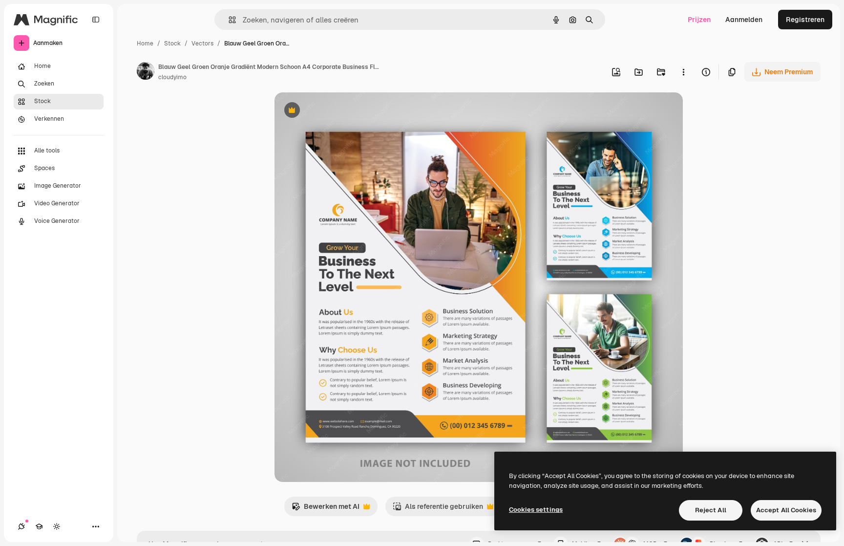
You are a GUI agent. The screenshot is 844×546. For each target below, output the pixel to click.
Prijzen (699, 19)
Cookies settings (536, 509)
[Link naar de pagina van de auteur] (145, 72)
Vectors (202, 43)
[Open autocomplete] (228, 19)
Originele (338, 111)
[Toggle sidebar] (96, 19)
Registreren (805, 19)
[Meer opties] (683, 72)
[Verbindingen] (21, 526)
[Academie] (39, 526)
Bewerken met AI (325, 509)
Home (145, 43)
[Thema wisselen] (56, 526)
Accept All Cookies (786, 510)
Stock (172, 43)
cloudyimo (172, 77)
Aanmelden (743, 19)
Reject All (710, 510)
